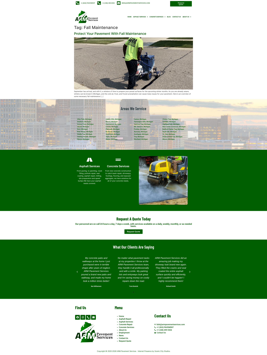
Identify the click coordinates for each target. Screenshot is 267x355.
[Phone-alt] (88, 317)
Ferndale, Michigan (169, 122)
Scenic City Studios (162, 351)
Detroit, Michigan (112, 122)
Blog (169, 17)
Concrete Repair (125, 324)
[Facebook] (77, 317)
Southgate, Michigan (141, 134)
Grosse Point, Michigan (85, 124)
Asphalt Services (139, 17)
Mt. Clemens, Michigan (142, 127)
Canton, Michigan (140, 119)
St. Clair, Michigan (168, 134)
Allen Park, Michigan (84, 119)
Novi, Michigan (82, 129)
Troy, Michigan (139, 137)
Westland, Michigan (141, 139)
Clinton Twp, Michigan (170, 119)
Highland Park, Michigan (171, 124)
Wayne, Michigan (111, 139)
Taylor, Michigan (111, 137)
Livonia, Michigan (112, 127)
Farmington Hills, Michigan (143, 122)
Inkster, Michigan (83, 127)
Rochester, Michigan (113, 132)
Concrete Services (156, 17)
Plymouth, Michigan (113, 129)
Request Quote (125, 341)
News (121, 335)
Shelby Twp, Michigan (84, 134)
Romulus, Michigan (140, 132)
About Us (186, 17)
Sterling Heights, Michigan (86, 137)
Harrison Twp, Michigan (142, 124)
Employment (124, 333)
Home (129, 17)
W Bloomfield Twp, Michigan (172, 137)
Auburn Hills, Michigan (113, 119)
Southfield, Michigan (113, 134)
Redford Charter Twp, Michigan (173, 129)
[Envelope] (93, 317)
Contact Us (176, 17)
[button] (77, 272)
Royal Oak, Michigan (169, 132)
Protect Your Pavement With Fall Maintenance (110, 34)
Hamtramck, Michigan (113, 124)
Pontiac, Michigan (140, 129)
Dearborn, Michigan (84, 122)
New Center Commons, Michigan (174, 127)
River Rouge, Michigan (85, 132)
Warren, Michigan (83, 139)
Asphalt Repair (125, 319)
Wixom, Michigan (168, 139)
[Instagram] (82, 317)
